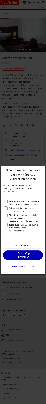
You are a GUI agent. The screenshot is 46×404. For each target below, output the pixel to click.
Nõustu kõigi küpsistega (23, 255)
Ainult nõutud (23, 245)
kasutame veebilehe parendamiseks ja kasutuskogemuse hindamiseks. (23, 218)
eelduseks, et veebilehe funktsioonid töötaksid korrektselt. (25, 202)
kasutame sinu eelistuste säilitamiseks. (21, 209)
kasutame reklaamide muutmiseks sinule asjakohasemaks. (24, 228)
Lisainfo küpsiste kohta (23, 266)
